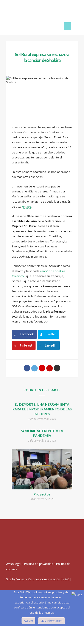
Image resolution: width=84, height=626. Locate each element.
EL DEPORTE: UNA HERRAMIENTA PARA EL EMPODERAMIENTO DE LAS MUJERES (42, 409)
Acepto (28, 621)
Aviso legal (13, 564)
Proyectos (42, 494)
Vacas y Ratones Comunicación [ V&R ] (43, 579)
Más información (51, 621)
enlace (26, 206)
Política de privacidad (38, 564)
